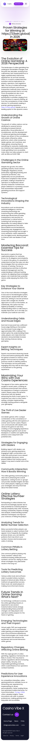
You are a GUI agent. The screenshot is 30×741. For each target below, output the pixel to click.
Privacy (12, 735)
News (16, 721)
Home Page (8, 721)
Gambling (8, 21)
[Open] (26, 3)
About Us (5, 735)
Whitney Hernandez (16, 23)
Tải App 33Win (20, 692)
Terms (17, 735)
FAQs (22, 721)
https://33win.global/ (8, 107)
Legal (22, 735)
